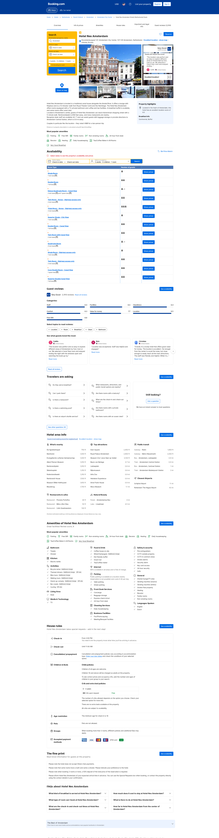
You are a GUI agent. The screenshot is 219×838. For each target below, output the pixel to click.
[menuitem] (52, 10)
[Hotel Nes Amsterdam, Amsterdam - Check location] (80, 41)
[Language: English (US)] (123, 4)
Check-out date (54, 51)
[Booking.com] (56, 4)
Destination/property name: (58, 38)
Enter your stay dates (94, 656)
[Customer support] (130, 4)
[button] (62, 61)
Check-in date (53, 45)
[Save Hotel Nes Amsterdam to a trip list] (160, 34)
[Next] (171, 65)
